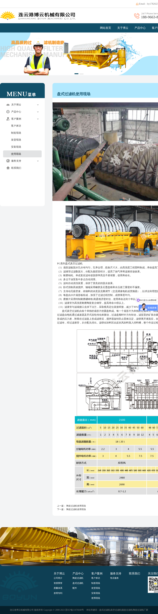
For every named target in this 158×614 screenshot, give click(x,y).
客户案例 (16, 118)
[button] (76, 73)
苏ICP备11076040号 (74, 610)
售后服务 (114, 578)
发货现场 (16, 139)
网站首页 (105, 27)
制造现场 (16, 132)
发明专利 (58, 593)
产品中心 (140, 27)
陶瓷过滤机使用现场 (76, 506)
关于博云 (122, 27)
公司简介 (58, 578)
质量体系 (58, 588)
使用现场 (16, 154)
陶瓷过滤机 (78, 578)
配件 (75, 588)
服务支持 (16, 161)
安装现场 (16, 146)
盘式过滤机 (78, 583)
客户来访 (16, 125)
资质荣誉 (58, 583)
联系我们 (16, 168)
